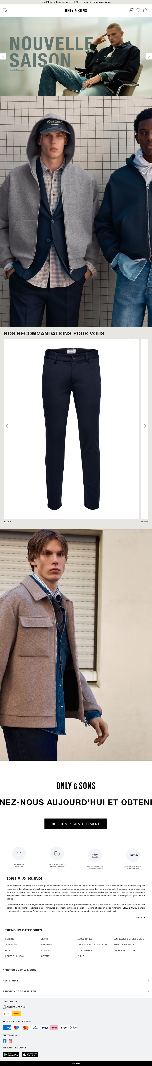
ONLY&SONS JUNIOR (124, 950)
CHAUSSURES (84, 950)
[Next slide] (149, 56)
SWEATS (45, 956)
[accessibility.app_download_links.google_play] (12, 1055)
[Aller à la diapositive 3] (81, 91)
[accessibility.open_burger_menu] (5, 10)
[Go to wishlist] (138, 11)
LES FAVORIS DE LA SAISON (92, 944)
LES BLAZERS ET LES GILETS (129, 938)
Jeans (40, 911)
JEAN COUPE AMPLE (124, 944)
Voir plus (140, 918)
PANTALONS (11, 944)
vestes (47, 911)
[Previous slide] (3, 56)
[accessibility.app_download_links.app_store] (31, 1055)
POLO (8, 950)
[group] (71, 433)
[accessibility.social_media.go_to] (4, 1041)
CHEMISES (46, 944)
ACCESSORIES (84, 938)
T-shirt (125, 892)
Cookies (76, 1063)
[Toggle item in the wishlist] (135, 343)
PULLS (80, 956)
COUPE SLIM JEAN (14, 956)
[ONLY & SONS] (76, 11)
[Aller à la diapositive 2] (77, 91)
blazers (55, 911)
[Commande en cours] (145, 10)
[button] (71, 429)
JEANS (44, 938)
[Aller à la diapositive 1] (73, 91)
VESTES (45, 950)
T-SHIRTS (9, 938)
